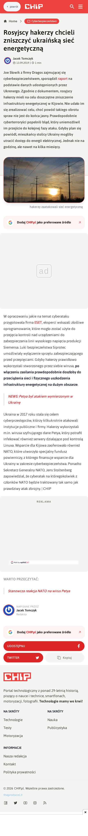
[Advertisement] (44, 532)
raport (63, 79)
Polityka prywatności (19, 772)
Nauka (52, 720)
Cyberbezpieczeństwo (44, 21)
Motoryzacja (13, 736)
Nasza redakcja (15, 756)
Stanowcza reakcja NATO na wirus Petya (39, 591)
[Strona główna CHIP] (33, 6)
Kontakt (9, 764)
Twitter (13, 657)
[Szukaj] (72, 6)
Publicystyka (57, 728)
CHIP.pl (19, 788)
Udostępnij (16, 646)
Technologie (13, 720)
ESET (38, 322)
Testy (7, 728)
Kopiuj (67, 657)
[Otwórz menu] (81, 7)
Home (13, 21)
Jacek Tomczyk (23, 58)
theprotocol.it (13, 795)
